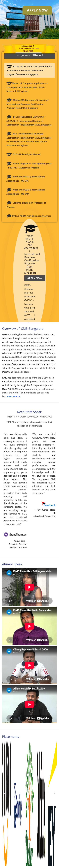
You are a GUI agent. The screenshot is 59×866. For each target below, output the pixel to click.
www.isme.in (13, 396)
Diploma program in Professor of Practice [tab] (26, 205)
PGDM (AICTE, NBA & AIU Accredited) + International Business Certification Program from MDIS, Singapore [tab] (29, 71)
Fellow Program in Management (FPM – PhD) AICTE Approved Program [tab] (28, 166)
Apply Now (37, 10)
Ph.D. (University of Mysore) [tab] (26, 155)
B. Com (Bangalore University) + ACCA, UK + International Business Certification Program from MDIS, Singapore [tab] (29, 121)
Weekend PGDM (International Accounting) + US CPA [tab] (25, 179)
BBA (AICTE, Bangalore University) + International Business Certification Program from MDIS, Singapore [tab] (27, 104)
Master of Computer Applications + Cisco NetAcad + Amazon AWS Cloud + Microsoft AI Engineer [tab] (27, 87)
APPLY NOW (34, 278)
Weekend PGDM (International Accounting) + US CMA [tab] (25, 192)
